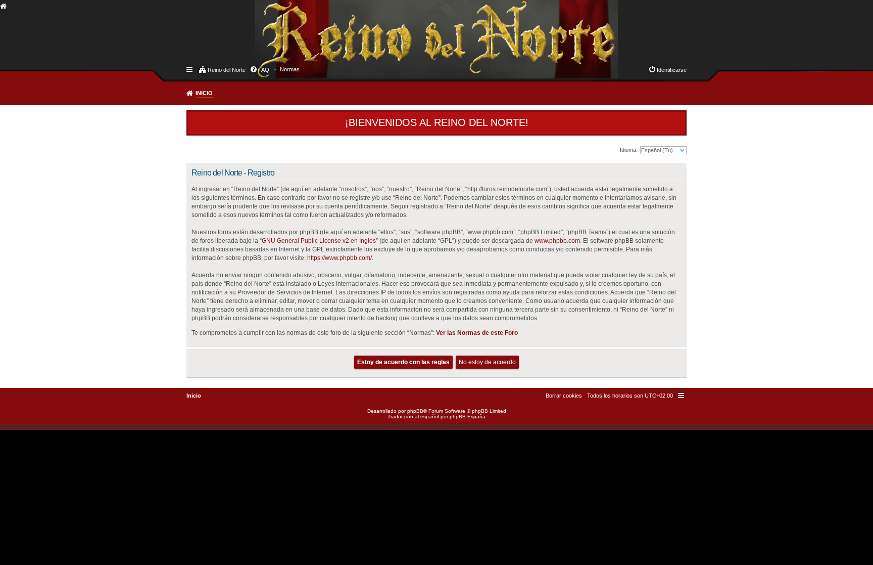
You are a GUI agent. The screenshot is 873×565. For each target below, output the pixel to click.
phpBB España (468, 416)
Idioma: (629, 150)
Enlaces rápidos (190, 68)
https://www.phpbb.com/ (339, 258)
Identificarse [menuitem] (672, 70)
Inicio (204, 93)
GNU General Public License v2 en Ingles (319, 240)
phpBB (415, 411)
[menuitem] (290, 69)
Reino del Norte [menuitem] (227, 70)
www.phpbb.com (557, 240)
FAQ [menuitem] (263, 70)
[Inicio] (264, 28)
